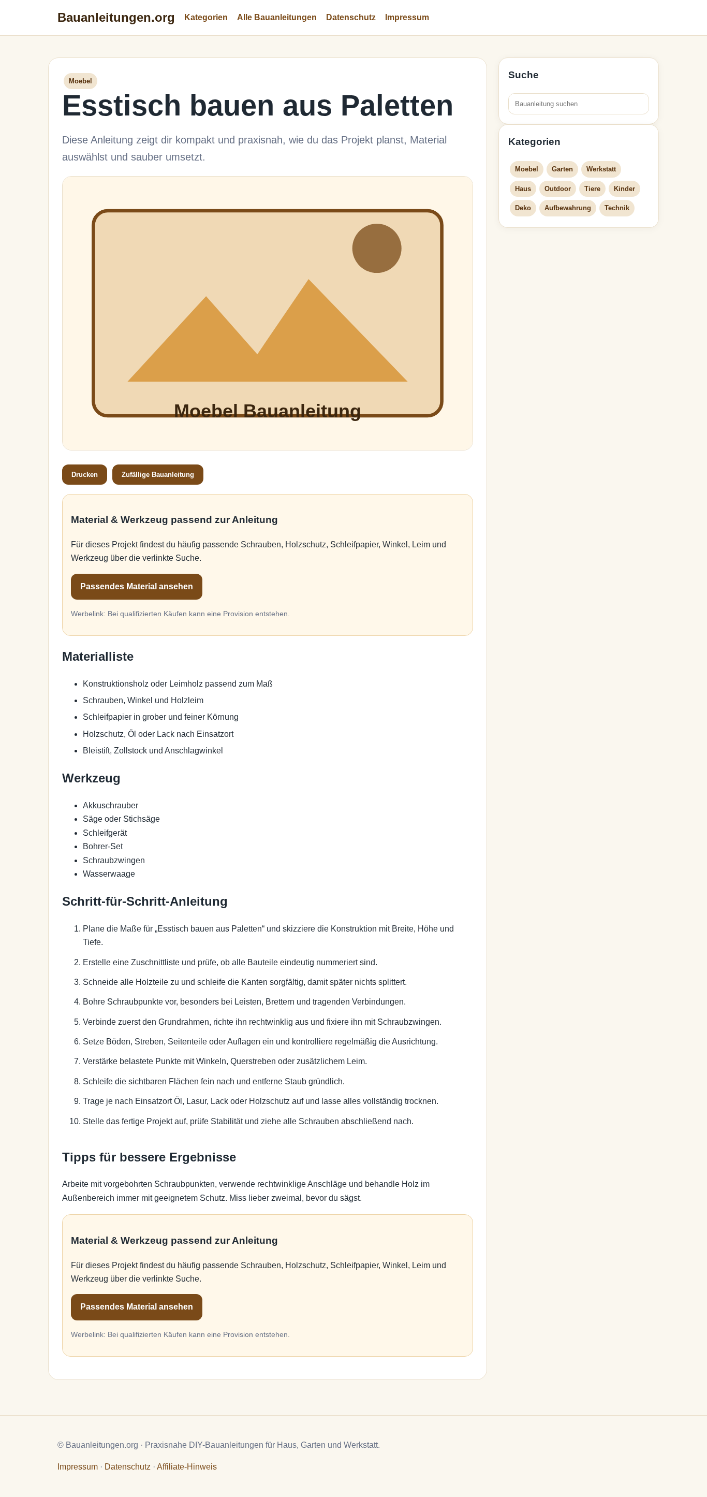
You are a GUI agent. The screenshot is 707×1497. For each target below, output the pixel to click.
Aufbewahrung (567, 208)
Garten (562, 169)
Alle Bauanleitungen (277, 17)
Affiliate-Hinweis (187, 1466)
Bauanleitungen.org (116, 17)
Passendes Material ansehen (136, 586)
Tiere (592, 189)
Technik (617, 208)
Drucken (84, 474)
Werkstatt (601, 169)
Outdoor (557, 189)
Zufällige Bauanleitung (158, 474)
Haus (523, 189)
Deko (523, 208)
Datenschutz (351, 17)
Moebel (526, 169)
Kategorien (206, 17)
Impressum (407, 17)
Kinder (624, 189)
